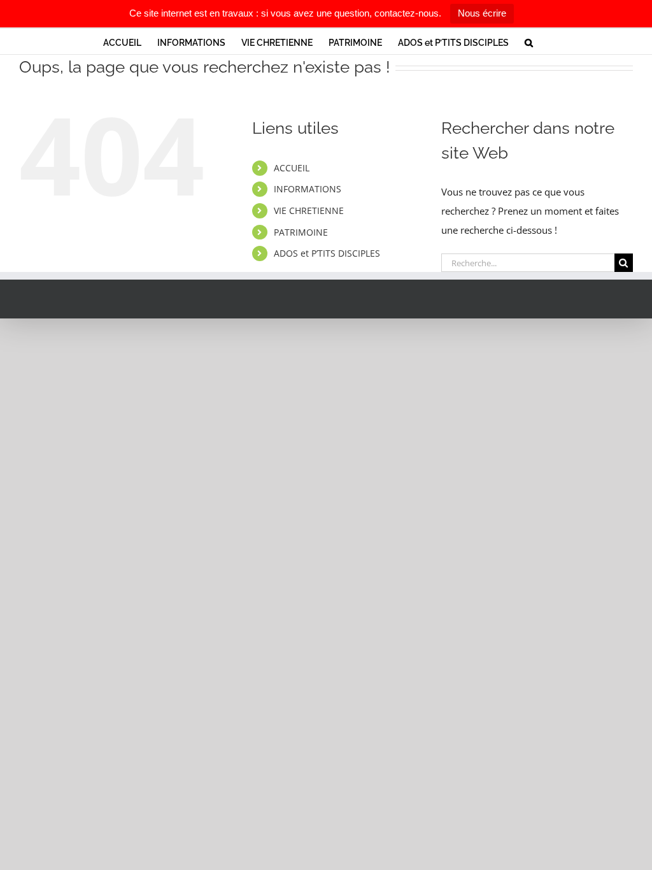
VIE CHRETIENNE (309, 210)
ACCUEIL (291, 168)
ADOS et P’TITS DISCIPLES (327, 253)
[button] (529, 41)
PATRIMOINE (301, 232)
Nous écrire (482, 13)
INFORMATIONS (307, 189)
